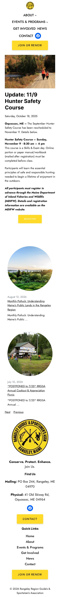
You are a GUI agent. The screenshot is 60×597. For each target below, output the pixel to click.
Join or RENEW (30, 45)
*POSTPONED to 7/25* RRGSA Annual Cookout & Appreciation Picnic (26, 390)
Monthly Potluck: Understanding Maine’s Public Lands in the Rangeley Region (29, 305)
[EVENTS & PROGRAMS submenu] (47, 22)
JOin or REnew (30, 574)
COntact (30, 519)
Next (7, 412)
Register (30, 219)
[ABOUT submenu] (36, 15)
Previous (19, 412)
